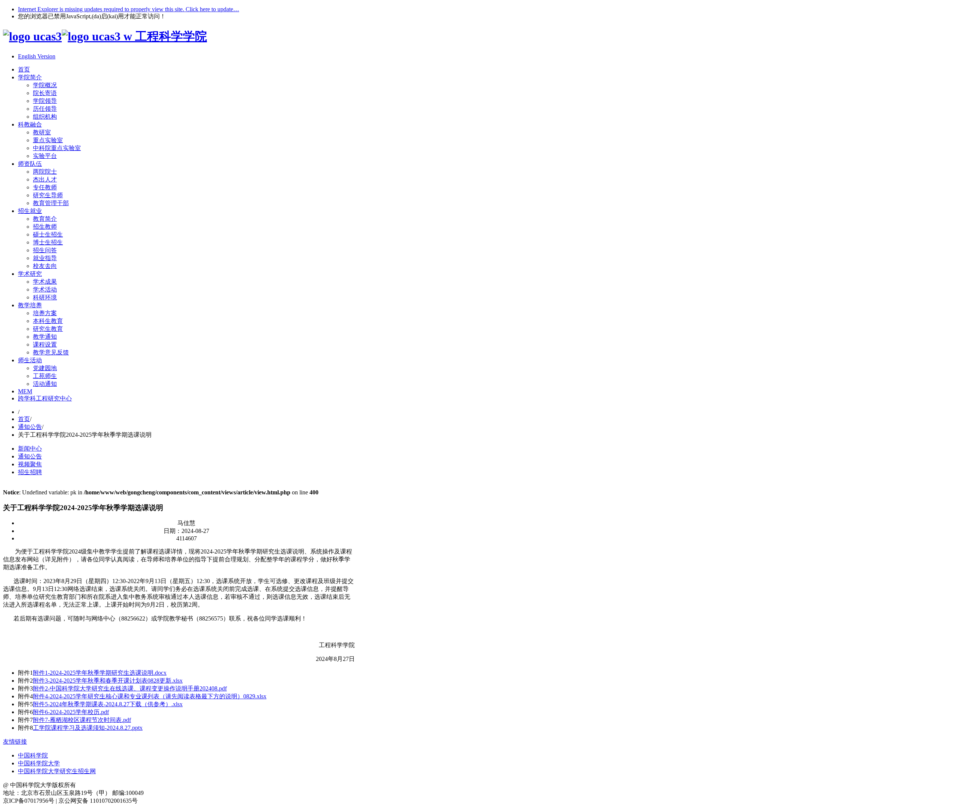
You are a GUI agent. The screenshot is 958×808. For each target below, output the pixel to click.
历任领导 (45, 109)
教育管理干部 (51, 203)
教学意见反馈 (51, 352)
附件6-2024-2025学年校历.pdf (71, 712)
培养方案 (45, 313)
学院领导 (45, 101)
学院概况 (45, 85)
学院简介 (30, 77)
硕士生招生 (48, 234)
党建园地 (45, 368)
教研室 (42, 132)
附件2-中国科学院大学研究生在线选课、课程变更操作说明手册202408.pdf (130, 688)
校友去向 (45, 266)
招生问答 (45, 250)
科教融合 (30, 124)
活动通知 (45, 384)
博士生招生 (48, 242)
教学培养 (30, 305)
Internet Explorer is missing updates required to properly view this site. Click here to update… (128, 9)
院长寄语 (45, 93)
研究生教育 (48, 329)
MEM (25, 391)
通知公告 (30, 427)
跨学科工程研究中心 (45, 398)
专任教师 (45, 187)
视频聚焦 (30, 464)
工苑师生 (45, 376)
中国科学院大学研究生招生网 (57, 771)
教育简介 (45, 219)
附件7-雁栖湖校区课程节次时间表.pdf (82, 720)
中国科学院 (33, 755)
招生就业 (30, 211)
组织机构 (45, 116)
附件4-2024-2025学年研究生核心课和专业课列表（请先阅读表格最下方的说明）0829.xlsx (149, 696)
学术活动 (45, 289)
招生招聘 (30, 472)
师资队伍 (30, 164)
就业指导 (45, 258)
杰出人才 (45, 179)
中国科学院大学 (39, 763)
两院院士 (45, 171)
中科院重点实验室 (57, 148)
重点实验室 (48, 140)
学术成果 (45, 281)
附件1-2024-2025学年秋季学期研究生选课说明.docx (100, 673)
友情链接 (15, 741)
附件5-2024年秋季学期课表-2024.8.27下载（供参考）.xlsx (108, 704)
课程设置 (45, 344)
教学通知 (45, 336)
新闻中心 (30, 448)
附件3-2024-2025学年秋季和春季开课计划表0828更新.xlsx (108, 680)
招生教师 (45, 226)
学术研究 (30, 274)
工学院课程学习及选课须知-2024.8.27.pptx (88, 728)
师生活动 (30, 360)
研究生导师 (48, 195)
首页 (24, 69)
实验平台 (45, 156)
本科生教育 (48, 321)
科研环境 (45, 297)
